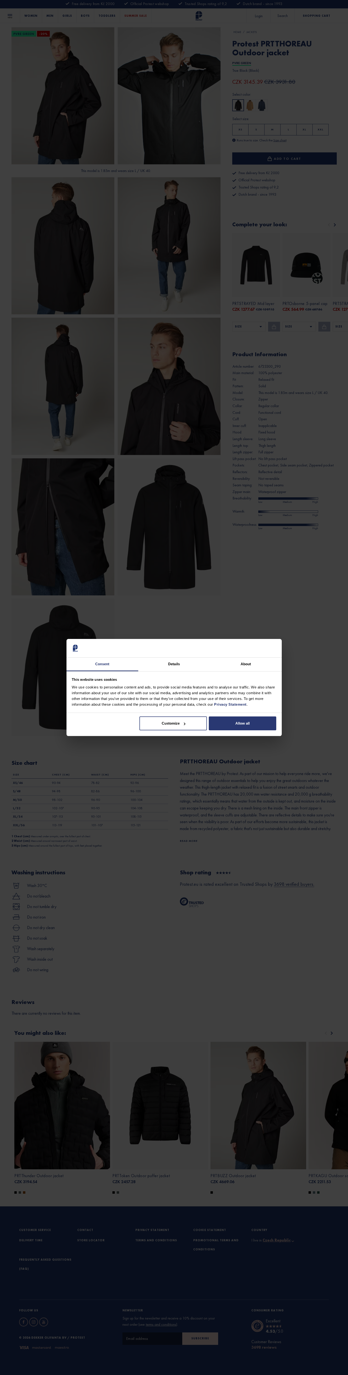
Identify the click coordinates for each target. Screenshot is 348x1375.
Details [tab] (174, 664)
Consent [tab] (102, 664)
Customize (171, 723)
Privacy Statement (230, 704)
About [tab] (246, 664)
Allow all (242, 723)
